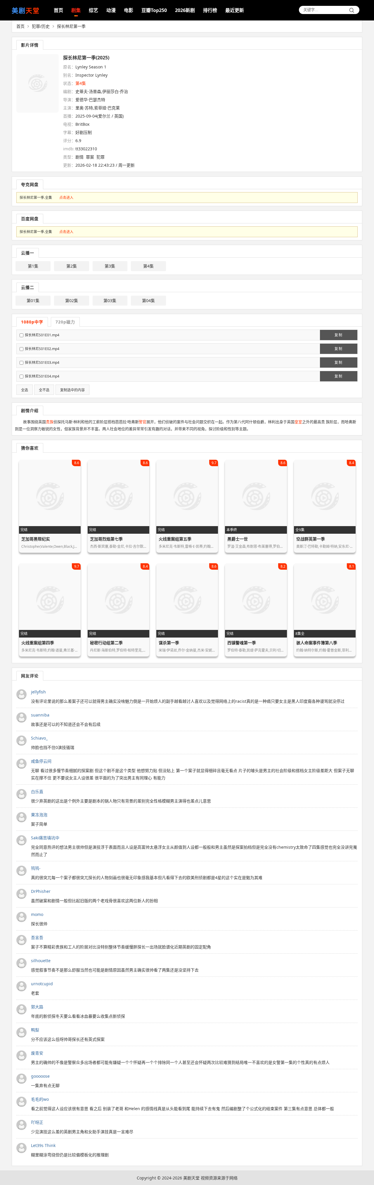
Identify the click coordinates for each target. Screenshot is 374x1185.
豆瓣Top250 (154, 10)
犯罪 (100, 157)
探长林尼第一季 (71, 26)
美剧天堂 (191, 1178)
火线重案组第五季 (175, 539)
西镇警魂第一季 (241, 642)
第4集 (148, 266)
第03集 (109, 300)
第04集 (148, 300)
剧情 (79, 157)
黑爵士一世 (237, 539)
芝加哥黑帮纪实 (35, 539)
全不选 (44, 390)
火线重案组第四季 (37, 642)
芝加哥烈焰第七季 (106, 539)
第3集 (110, 266)
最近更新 (234, 10)
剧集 (76, 10)
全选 (24, 390)
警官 (142, 421)
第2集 (71, 266)
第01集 (33, 300)
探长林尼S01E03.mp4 (42, 362)
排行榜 (210, 10)
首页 (58, 10)
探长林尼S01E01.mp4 (42, 335)
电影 (128, 10)
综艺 (93, 10)
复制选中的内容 (72, 390)
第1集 (33, 266)
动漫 (111, 10)
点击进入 (66, 197)
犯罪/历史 (41, 26)
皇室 (298, 421)
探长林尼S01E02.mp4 (42, 348)
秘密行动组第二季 (106, 642)
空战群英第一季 (310, 539)
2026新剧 (185, 10)
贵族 (49, 421)
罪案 (90, 157)
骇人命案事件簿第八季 (316, 642)
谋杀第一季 (169, 642)
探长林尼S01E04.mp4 (42, 376)
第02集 (71, 300)
